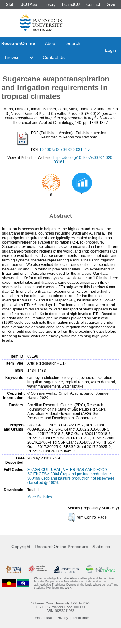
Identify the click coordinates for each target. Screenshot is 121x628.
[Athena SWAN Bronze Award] (13, 569)
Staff (10, 4)
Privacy (62, 618)
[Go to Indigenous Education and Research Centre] (9, 583)
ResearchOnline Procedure (61, 546)
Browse (12, 57)
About (50, 43)
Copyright (20, 546)
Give (111, 4)
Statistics (101, 546)
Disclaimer (81, 618)
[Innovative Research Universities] (37, 569)
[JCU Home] (41, 21)
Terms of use (42, 618)
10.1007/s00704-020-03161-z (64, 149)
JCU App (29, 4)
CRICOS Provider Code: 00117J (60, 607)
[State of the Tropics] (100, 569)
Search (73, 43)
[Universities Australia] (66, 569)
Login (110, 50)
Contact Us (54, 57)
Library (49, 4)
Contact (93, 4)
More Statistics (39, 497)
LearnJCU (71, 4)
